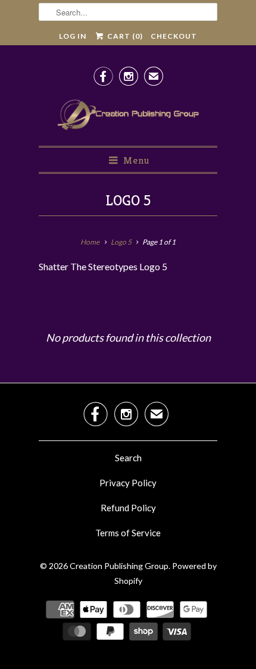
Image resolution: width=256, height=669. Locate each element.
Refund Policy (128, 507)
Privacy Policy (128, 482)
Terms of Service (128, 532)
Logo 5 (128, 201)
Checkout (174, 36)
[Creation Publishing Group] (128, 115)
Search (128, 457)
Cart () (123, 36)
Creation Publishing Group (119, 566)
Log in (72, 36)
